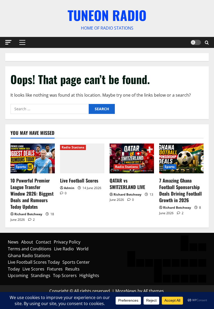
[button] (8, 42)
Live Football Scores (79, 180)
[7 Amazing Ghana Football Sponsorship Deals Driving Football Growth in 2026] (181, 158)
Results (72, 269)
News (13, 242)
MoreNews (125, 291)
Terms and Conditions (29, 249)
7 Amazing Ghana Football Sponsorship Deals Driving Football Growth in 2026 (180, 190)
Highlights (89, 275)
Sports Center (76, 262)
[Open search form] (207, 42)
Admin (69, 188)
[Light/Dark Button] (196, 42)
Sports (21, 166)
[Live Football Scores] (82, 158)
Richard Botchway (28, 214)
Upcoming (18, 275)
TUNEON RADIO (107, 15)
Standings (40, 275)
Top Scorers (65, 275)
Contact (43, 242)
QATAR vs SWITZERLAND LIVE (127, 183)
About (27, 242)
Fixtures (55, 269)
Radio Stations (73, 147)
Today (14, 269)
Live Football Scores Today (34, 262)
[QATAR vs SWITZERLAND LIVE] (132, 158)
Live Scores (33, 269)
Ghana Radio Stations (29, 255)
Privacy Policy (67, 242)
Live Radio (64, 249)
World (82, 249)
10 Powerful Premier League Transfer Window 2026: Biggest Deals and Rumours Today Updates (32, 193)
